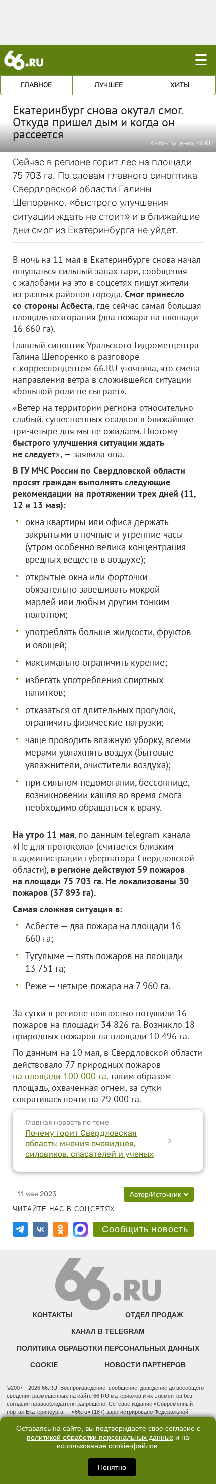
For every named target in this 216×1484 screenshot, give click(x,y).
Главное (36, 85)
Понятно (112, 1467)
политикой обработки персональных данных (100, 1437)
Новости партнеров (145, 1365)
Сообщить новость (145, 1229)
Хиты (180, 85)
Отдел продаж (154, 1315)
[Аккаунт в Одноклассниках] (60, 1229)
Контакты (53, 1315)
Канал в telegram (108, 1331)
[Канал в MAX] (80, 1229)
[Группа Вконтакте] (40, 1229)
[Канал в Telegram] (20, 1229)
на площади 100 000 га (59, 1076)
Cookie (44, 1365)
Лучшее (108, 85)
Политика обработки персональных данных (108, 1348)
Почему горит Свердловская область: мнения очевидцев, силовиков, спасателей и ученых (89, 1143)
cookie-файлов (133, 1446)
